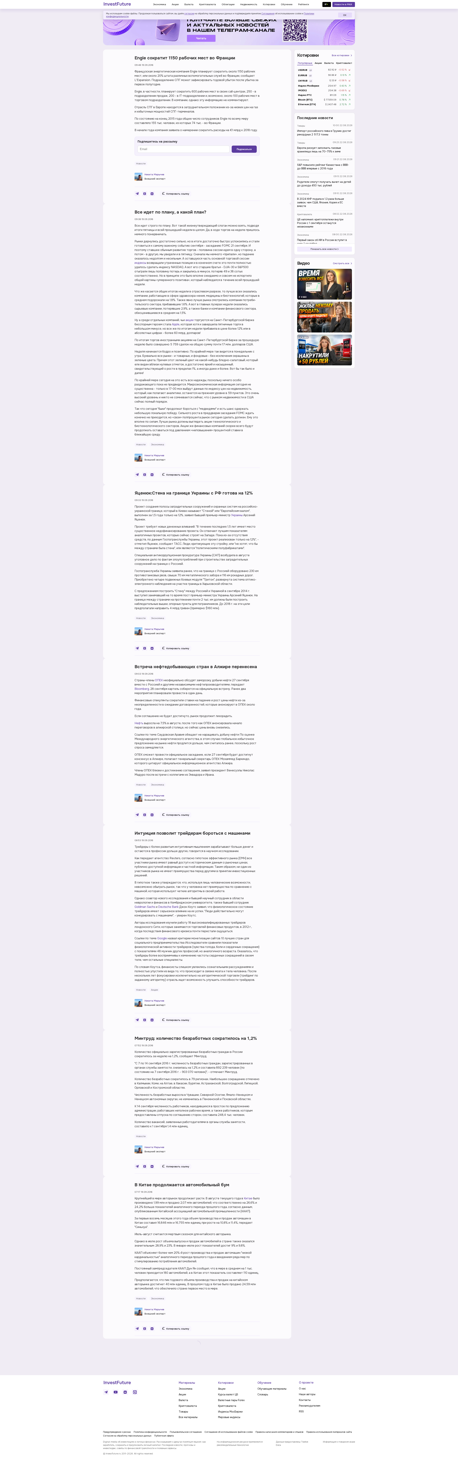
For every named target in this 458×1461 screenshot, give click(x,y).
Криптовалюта (304, 214)
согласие (189, 13)
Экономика (303, 159)
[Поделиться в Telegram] (137, 193)
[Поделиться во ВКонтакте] (152, 193)
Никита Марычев (154, 174)
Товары (301, 125)
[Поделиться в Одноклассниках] (144, 193)
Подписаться (244, 149)
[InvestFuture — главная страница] (117, 4)
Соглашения (267, 13)
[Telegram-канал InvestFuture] (229, 29)
